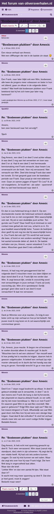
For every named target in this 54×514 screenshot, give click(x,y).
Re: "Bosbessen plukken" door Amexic (25, 71)
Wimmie (5, 63)
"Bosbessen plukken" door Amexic (25, 21)
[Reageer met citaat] (46, 38)
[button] (36, 31)
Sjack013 (5, 109)
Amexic (4, 299)
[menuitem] (8, 10)
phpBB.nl (37, 512)
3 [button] (33, 30)
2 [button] (30, 30)
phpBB (18, 510)
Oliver (4, 36)
